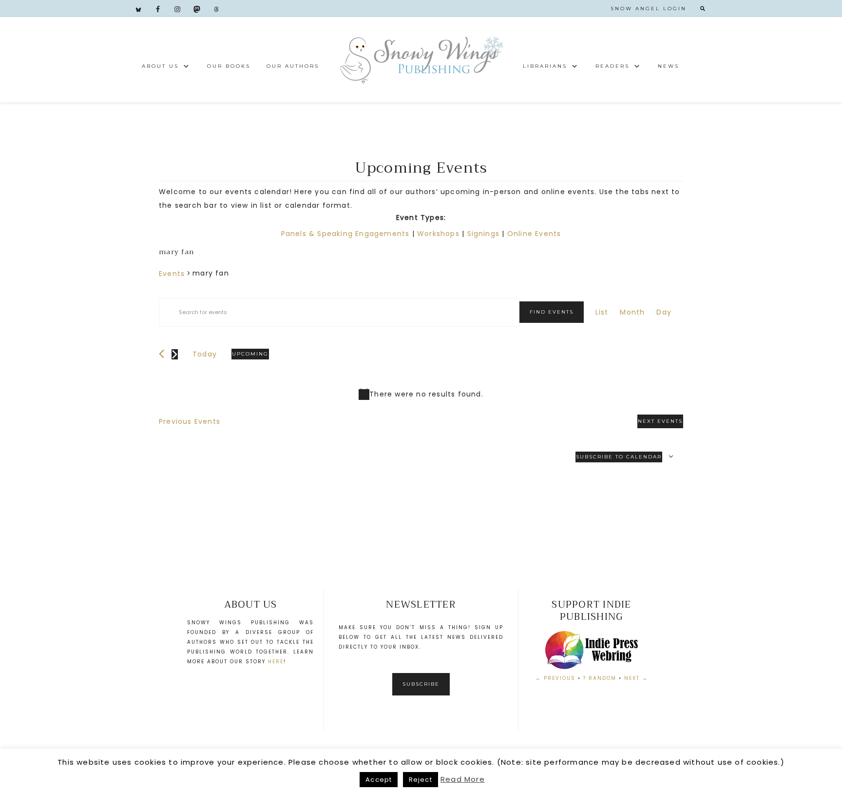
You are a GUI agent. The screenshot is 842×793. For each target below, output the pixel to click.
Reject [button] (420, 779)
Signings (483, 233)
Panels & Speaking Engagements (345, 233)
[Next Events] (175, 354)
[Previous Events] (161, 353)
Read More (462, 779)
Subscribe (421, 684)
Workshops (438, 233)
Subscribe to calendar (619, 457)
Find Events (552, 312)
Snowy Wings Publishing (421, 59)
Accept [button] (378, 779)
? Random (599, 678)
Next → (636, 678)
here (276, 661)
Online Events (534, 233)
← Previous (555, 678)
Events (172, 273)
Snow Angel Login (649, 8)
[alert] (421, 394)
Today (204, 354)
